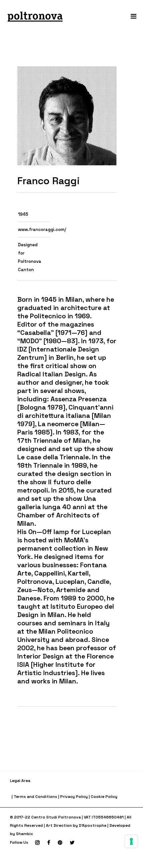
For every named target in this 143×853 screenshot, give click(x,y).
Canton (26, 269)
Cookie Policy (104, 796)
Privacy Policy (74, 796)
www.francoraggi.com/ (42, 229)
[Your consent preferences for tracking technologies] (131, 841)
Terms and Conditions (35, 796)
